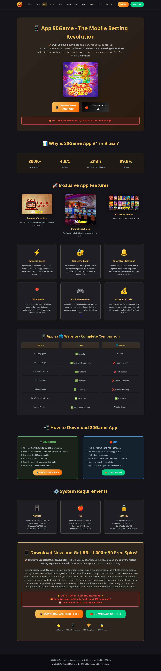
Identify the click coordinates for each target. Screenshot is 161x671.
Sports (84, 4)
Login (38, 4)
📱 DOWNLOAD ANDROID (47, 472)
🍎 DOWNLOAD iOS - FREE (105, 614)
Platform (109, 4)
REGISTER (137, 4)
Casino (68, 4)
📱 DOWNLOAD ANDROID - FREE (59, 614)
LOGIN (123, 4)
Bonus (92, 4)
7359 (80, 315)
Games (52, 4)
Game (60, 4)
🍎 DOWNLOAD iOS (113, 472)
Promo (100, 4)
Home (30, 4)
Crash (76, 4)
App (44, 4)
